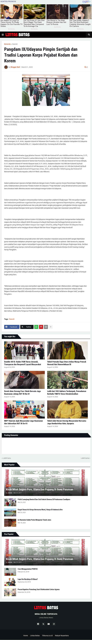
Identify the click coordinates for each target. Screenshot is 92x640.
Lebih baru (7, 458)
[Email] (46, 327)
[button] (3, 35)
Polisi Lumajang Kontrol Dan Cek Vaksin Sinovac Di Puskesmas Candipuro (44, 499)
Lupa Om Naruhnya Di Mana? (28, 579)
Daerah (15, 44)
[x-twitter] (43, 624)
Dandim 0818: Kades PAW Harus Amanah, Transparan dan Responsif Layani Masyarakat (22, 363)
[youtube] (49, 624)
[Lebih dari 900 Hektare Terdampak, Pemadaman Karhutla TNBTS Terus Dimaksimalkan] (67, 380)
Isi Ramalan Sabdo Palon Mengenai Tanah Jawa (34, 520)
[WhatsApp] (36, 327)
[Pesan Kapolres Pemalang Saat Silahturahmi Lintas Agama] (10, 592)
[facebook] (38, 624)
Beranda (7, 44)
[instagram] (54, 624)
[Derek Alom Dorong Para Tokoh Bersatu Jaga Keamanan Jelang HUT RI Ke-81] (24, 380)
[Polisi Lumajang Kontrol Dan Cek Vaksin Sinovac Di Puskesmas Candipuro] (10, 502)
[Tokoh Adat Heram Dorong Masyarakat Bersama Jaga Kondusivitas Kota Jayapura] (67, 409)
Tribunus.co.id (47, 636)
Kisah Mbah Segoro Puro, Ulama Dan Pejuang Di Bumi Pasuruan (39, 489)
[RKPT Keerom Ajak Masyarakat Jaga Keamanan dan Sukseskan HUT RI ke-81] (24, 409)
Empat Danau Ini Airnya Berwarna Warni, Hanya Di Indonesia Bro (40, 510)
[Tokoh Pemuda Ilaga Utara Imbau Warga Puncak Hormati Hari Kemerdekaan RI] (67, 350)
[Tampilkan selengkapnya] (51, 327)
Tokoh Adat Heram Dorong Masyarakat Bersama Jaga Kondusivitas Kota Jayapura (66, 422)
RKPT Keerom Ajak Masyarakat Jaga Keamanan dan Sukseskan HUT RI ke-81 (23, 422)
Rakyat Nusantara (62, 636)
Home (25, 636)
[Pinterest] (41, 327)
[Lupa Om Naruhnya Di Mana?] (10, 582)
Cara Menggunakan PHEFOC (28, 569)
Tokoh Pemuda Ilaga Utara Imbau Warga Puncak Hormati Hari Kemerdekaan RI (66, 363)
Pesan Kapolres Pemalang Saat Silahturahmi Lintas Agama (39, 589)
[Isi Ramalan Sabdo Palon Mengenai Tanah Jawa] (10, 523)
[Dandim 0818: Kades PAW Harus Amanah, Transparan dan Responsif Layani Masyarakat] (24, 350)
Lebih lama (85, 458)
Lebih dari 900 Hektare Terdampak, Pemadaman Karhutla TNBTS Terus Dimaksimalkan (66, 392)
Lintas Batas (35, 636)
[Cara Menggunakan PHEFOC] (10, 572)
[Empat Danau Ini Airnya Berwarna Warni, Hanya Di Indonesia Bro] (10, 512)
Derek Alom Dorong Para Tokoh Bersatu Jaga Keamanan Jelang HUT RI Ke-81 (22, 392)
